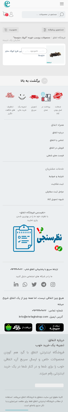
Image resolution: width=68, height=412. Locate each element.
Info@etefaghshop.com (33, 316)
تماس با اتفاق (57, 140)
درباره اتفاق (58, 132)
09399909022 (39, 310)
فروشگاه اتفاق (59, 37)
